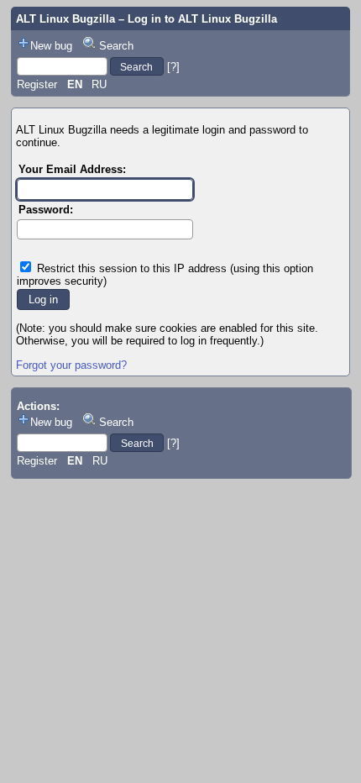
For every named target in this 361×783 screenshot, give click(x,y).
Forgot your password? (71, 365)
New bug (51, 45)
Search (116, 45)
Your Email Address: (72, 169)
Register (37, 84)
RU (99, 84)
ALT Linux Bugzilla (65, 19)
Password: (45, 209)
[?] (173, 66)
